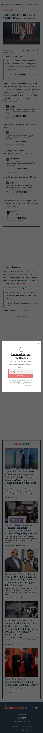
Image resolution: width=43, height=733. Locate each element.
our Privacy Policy (17, 382)
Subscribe (20, 376)
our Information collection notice (24, 382)
